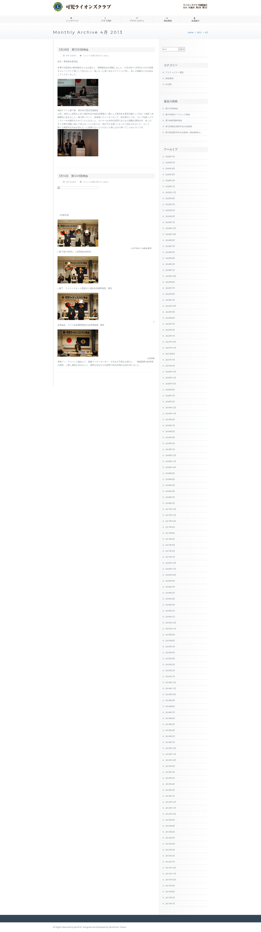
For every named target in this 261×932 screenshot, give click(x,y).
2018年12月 (170, 455)
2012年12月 (170, 802)
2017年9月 (170, 527)
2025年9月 (170, 198)
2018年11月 (170, 461)
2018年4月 (170, 491)
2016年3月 (170, 605)
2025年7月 (170, 204)
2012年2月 (170, 856)
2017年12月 (170, 509)
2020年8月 (170, 389)
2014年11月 (170, 688)
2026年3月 (170, 174)
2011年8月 (170, 891)
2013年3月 (170, 790)
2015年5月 (170, 652)
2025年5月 (170, 210)
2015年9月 (170, 634)
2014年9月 (170, 700)
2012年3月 (170, 850)
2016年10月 (170, 575)
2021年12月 (170, 342)
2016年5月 (170, 593)
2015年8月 (170, 640)
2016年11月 (170, 569)
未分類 (168, 84)
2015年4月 (170, 658)
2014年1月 (170, 742)
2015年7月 (170, 646)
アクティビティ (137, 21)
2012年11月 (170, 808)
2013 (199, 32)
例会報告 (168, 21)
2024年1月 (170, 270)
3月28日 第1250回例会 (73, 49)
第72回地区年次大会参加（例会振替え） (183, 132)
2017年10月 (170, 521)
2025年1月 (170, 222)
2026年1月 (170, 186)
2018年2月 (170, 503)
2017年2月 (170, 551)
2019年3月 (170, 443)
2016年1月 (170, 617)
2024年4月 (170, 258)
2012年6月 (170, 832)
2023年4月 (170, 294)
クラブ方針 (106, 21)
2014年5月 (170, 724)
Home (190, 32)
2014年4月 (170, 730)
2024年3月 (170, 264)
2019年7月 (170, 425)
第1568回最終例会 (173, 120)
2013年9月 (170, 766)
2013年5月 (170, 778)
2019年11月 (170, 413)
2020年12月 (170, 372)
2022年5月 (170, 330)
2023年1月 (170, 300)
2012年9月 (170, 820)
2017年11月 (170, 515)
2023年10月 (170, 276)
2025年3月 (170, 216)
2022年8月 (170, 318)
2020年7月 (170, 395)
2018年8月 (170, 479)
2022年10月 (170, 306)
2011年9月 (170, 885)
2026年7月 (170, 156)
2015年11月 (170, 628)
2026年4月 (170, 168)
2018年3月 (170, 497)
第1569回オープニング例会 (177, 114)
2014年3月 (170, 736)
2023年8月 (170, 282)
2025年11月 (170, 192)
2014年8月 (170, 706)
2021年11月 (170, 348)
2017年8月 (170, 533)
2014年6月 (170, 718)
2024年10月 (170, 234)
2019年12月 (170, 407)
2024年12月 (170, 228)
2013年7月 (170, 772)
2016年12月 (170, 563)
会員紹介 (195, 21)
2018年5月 (170, 485)
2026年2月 (170, 180)
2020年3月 (170, 401)
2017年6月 (170, 539)
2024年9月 (170, 240)
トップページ (72, 21)
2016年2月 (170, 611)
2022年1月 (170, 336)
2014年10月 (170, 694)
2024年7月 (170, 246)
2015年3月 (170, 664)
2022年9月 (170, 312)
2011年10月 (170, 879)
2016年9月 (170, 581)
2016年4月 (170, 599)
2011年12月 (170, 868)
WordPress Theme (117, 927)
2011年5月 (170, 897)
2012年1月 (170, 862)
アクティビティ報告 (174, 72)
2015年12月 (170, 623)
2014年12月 (170, 682)
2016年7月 (170, 587)
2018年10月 (170, 467)
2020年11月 (170, 377)
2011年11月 (170, 874)
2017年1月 (170, 557)
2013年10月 (170, 760)
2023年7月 (170, 288)
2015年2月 (170, 670)
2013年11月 (170, 754)
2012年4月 (170, 844)
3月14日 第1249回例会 (73, 176)
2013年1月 (170, 796)
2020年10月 (170, 383)
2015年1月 (170, 676)
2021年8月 (170, 354)
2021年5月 (170, 366)
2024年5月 (170, 252)
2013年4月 (170, 784)
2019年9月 (170, 419)
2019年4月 (170, 437)
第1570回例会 (171, 108)
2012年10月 (170, 814)
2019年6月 (170, 431)
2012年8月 (170, 826)
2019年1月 (170, 449)
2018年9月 (170, 473)
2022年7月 (170, 324)
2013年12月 (170, 748)
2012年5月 (170, 838)
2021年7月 (170, 360)
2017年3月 (170, 545)
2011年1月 (170, 903)
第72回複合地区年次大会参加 (178, 126)
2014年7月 (170, 712)
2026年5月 (170, 162)
